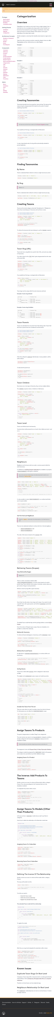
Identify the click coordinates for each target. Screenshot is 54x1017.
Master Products (7, 59)
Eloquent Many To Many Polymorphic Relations (40, 749)
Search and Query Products (9, 61)
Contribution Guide (7, 24)
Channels (5, 67)
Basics (4, 84)
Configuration (6, 32)
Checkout (5, 69)
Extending (5, 92)
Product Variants (7, 58)
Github (29, 1002)
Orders (4, 70)
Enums (4, 43)
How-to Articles (16, 1002)
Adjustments (6, 75)
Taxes (4, 77)
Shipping (5, 74)
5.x (4, 10)
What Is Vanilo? (6, 19)
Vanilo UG (49, 1013)
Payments (5, 72)
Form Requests (6, 44)
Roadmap (5, 22)
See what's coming (33, 0)
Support (24, 1002)
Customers (5, 50)
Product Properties (7, 56)
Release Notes (6, 21)
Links (4, 64)
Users (4, 87)
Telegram (37, 1002)
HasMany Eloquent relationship (32, 469)
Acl (4, 89)
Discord (43, 1002)
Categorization (6, 63)
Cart (4, 66)
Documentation (6, 1002)
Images (4, 55)
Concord (5, 40)
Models (5, 41)
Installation (5, 29)
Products (5, 53)
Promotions (5, 78)
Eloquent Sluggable (41, 124)
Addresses (5, 51)
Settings (5, 90)
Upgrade (5, 31)
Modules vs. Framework (8, 38)
